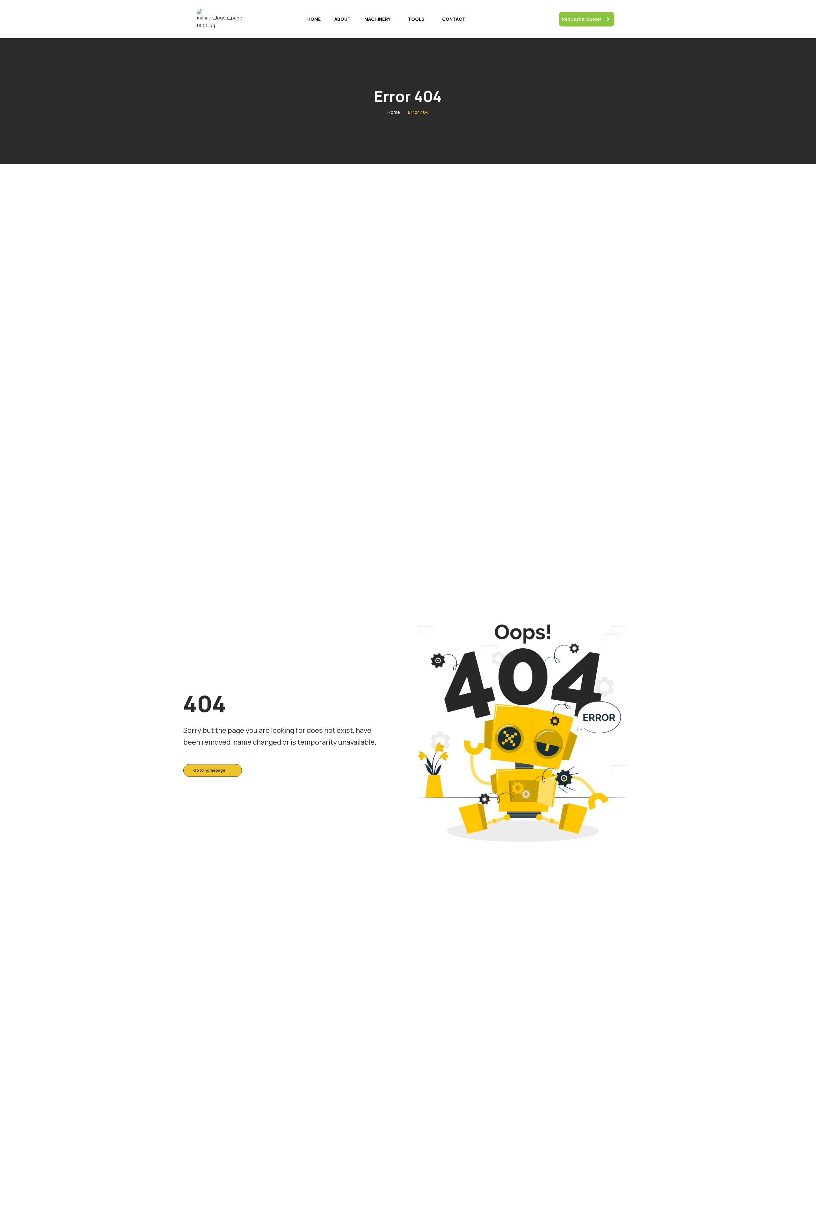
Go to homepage (209, 770)
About (342, 19)
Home (314, 19)
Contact (453, 19)
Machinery (377, 19)
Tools (416, 19)
